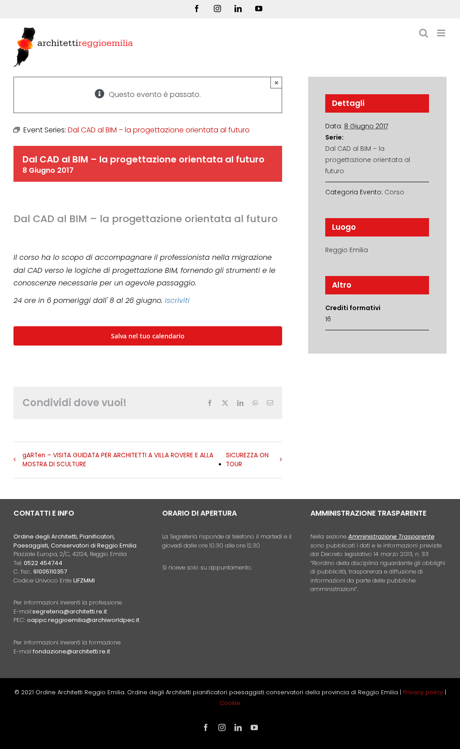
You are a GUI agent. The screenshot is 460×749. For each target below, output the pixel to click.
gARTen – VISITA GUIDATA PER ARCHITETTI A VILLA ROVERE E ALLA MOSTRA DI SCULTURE (117, 460)
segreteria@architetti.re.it (69, 611)
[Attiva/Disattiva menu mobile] (442, 33)
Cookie (230, 703)
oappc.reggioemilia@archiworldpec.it (83, 620)
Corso (394, 192)
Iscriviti (177, 300)
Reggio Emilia (346, 249)
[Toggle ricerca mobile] (423, 33)
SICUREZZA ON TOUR (247, 460)
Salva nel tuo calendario (148, 336)
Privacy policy (424, 692)
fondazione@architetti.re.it (71, 651)
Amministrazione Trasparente (391, 536)
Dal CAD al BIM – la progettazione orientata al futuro (367, 159)
